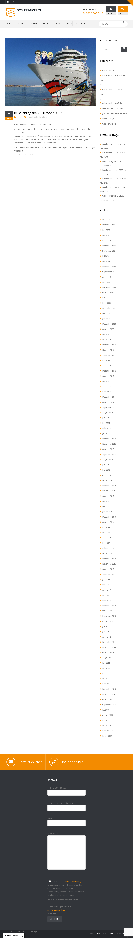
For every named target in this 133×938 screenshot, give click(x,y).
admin (19, 117)
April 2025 (106, 240)
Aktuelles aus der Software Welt (112, 92)
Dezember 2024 (109, 245)
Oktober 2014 (108, 522)
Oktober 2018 (108, 376)
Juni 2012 (106, 631)
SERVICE (34, 24)
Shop (68, 24)
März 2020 (106, 339)
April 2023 (106, 277)
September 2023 (109, 271)
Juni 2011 (106, 663)
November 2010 (109, 694)
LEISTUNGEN (21, 24)
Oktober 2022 (108, 292)
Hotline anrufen (72, 762)
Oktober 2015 (108, 496)
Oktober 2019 (108, 350)
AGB (111, 934)
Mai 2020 (106, 334)
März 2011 (106, 678)
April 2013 (106, 590)
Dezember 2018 (109, 371)
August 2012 (107, 621)
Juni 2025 (106, 230)
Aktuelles (31, 117)
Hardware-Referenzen (111, 108)
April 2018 (106, 386)
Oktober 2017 (108, 402)
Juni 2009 (106, 720)
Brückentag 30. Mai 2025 (112, 178)
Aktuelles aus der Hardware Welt (112, 78)
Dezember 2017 (109, 397)
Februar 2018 (108, 391)
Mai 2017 (106, 423)
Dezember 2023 (109, 266)
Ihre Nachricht (53, 833)
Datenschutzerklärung (71, 881)
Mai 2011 (106, 668)
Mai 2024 (106, 261)
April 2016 (106, 475)
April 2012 (106, 637)
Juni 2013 (106, 579)
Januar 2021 (107, 318)
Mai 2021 (106, 313)
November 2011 (109, 647)
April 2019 (106, 365)
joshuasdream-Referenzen (113, 113)
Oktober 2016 (108, 449)
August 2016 (107, 459)
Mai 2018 (106, 381)
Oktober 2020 (108, 329)
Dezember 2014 (109, 517)
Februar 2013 (108, 600)
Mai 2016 (106, 470)
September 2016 (109, 454)
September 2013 (109, 574)
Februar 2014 (108, 548)
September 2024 (109, 251)
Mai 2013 (106, 584)
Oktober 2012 (108, 611)
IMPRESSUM (80, 24)
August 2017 (107, 412)
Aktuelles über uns (42, 117)
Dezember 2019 (109, 344)
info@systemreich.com (57, 910)
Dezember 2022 (109, 287)
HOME (7, 24)
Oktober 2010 (108, 699)
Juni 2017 (106, 418)
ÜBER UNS (47, 24)
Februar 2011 (108, 684)
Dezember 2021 (109, 308)
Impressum (121, 934)
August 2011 (107, 657)
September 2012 (109, 616)
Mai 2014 (106, 532)
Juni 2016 (106, 464)
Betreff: (50, 818)
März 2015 (106, 506)
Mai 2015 (106, 501)
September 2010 (109, 704)
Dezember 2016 (109, 438)
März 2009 (106, 725)
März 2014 (106, 543)
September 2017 (109, 407)
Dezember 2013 (109, 558)
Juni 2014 (106, 527)
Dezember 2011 (109, 642)
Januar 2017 (107, 433)
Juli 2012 (105, 626)
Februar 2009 (108, 730)
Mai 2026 (106, 219)
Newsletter (107, 118)
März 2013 (106, 595)
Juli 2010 (105, 710)
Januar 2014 (107, 553)
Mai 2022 (106, 298)
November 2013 (109, 564)
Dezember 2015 (109, 485)
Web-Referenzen (109, 124)
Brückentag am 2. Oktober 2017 (38, 113)
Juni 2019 (106, 360)
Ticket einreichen (30, 762)
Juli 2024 (105, 256)
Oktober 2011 (108, 652)
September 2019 (109, 355)
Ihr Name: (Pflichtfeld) (56, 788)
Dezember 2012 (109, 605)
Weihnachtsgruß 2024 (111, 196)
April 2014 (106, 537)
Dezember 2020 (109, 324)
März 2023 (106, 282)
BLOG (58, 24)
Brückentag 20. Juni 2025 (112, 170)
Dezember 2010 (109, 689)
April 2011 (106, 673)
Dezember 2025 (109, 225)
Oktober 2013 (108, 569)
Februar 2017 (108, 428)
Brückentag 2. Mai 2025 (112, 187)
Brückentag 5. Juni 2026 (112, 144)
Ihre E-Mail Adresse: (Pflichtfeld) (60, 803)
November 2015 (109, 491)
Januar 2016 (107, 480)
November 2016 (109, 444)
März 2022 (106, 303)
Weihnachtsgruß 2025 (111, 161)
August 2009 (107, 715)
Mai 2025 (106, 235)
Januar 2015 (107, 511)
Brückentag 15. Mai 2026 (112, 153)
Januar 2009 (107, 736)
